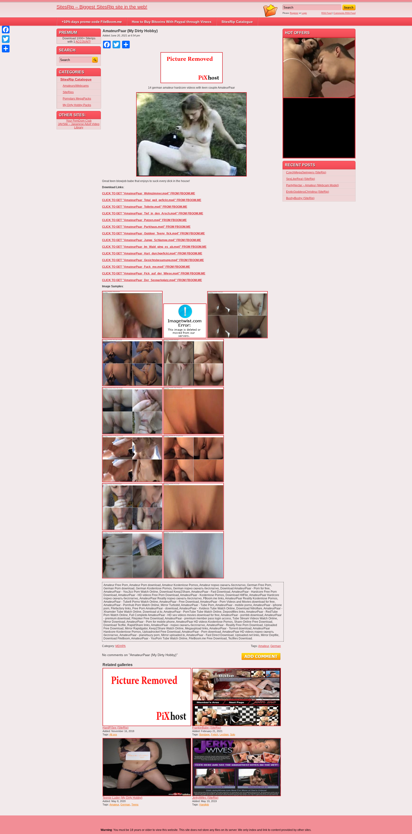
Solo (232, 734)
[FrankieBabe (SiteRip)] (236, 697)
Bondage (204, 734)
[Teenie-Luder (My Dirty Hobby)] (147, 767)
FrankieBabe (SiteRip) (206, 727)
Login (304, 13)
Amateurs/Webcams (76, 85)
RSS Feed (326, 13)
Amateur (263, 646)
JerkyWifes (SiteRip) (205, 797)
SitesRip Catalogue (237, 22)
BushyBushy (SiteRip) (300, 198)
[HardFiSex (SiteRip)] (147, 697)
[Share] (5, 48)
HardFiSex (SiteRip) (116, 727)
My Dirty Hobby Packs (77, 105)
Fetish (214, 734)
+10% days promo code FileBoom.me (92, 22)
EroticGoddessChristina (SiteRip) (307, 191)
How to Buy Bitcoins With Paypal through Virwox (171, 22)
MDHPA (120, 646)
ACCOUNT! (83, 41)
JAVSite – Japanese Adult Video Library (78, 125)
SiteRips (68, 92)
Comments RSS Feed (344, 13)
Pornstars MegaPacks (77, 98)
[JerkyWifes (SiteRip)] (236, 767)
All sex (113, 734)
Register (294, 13)
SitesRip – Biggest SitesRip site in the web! (102, 7)
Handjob (204, 804)
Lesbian (224, 734)
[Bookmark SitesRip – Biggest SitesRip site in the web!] (270, 16)
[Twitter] (5, 39)
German (275, 646)
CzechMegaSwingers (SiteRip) (306, 172)
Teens (135, 804)
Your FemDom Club (79, 120)
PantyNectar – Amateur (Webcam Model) (312, 185)
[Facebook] (5, 29)
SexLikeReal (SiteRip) (300, 179)
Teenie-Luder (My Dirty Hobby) (122, 797)
